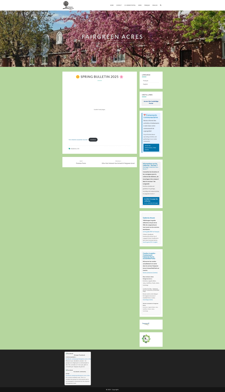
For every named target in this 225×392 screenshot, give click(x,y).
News (140, 5)
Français (147, 5)
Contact (119, 5)
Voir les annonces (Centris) (150, 273)
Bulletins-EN (75, 149)
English (154, 5)
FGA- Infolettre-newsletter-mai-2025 (78, 139)
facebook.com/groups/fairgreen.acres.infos (78, 359)
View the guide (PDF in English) (150, 242)
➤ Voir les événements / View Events (150, 148)
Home (112, 5)
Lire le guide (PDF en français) (151, 232)
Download (93, 139)
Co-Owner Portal (130, 5)
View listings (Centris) (148, 300)
